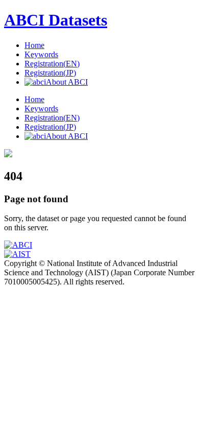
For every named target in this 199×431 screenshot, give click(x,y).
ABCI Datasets (55, 20)
